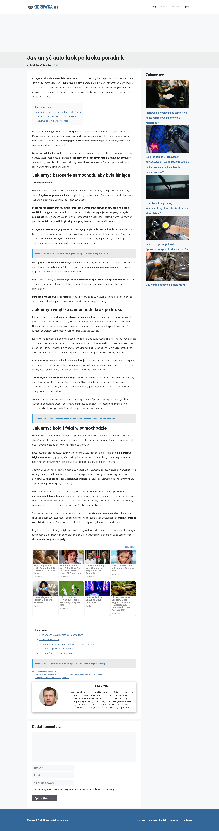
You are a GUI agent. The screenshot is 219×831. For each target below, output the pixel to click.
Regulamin (175, 820)
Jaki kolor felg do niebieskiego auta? (57, 648)
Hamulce (175, 7)
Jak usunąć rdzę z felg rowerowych (56, 653)
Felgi (154, 7)
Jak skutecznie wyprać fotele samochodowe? (61, 635)
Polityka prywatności (146, 820)
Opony (186, 7)
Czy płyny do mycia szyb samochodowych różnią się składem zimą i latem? (167, 208)
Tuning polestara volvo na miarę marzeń (52, 678)
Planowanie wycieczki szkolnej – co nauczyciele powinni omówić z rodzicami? (166, 117)
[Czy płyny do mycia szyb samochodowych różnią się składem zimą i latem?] (167, 188)
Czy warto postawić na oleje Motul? (166, 284)
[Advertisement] (109, 32)
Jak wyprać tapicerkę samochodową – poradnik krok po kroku (69, 644)
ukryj (49, 107)
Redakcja (187, 820)
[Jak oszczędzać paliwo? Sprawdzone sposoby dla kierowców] (167, 229)
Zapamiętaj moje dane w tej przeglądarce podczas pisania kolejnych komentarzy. (75, 789)
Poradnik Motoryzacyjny (45, 672)
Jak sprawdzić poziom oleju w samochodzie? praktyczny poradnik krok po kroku (69, 675)
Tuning (164, 7)
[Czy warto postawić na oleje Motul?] (167, 267)
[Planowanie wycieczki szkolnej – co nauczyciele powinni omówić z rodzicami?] (167, 95)
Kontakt (163, 820)
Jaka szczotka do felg (49, 639)
